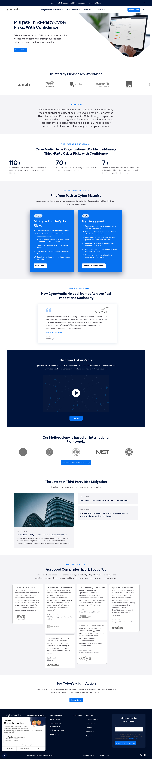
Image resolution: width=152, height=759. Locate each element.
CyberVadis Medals (57, 730)
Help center (54, 734)
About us (99, 10)
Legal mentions (88, 755)
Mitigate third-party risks (51, 10)
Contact (89, 736)
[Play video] (76, 393)
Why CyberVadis (92, 719)
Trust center (90, 723)
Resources (88, 10)
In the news (90, 732)
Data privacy (104, 755)
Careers (89, 728)
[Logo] (13, 9)
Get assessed (72, 10)
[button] (52, 9)
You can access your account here (87, 3)
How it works (55, 719)
